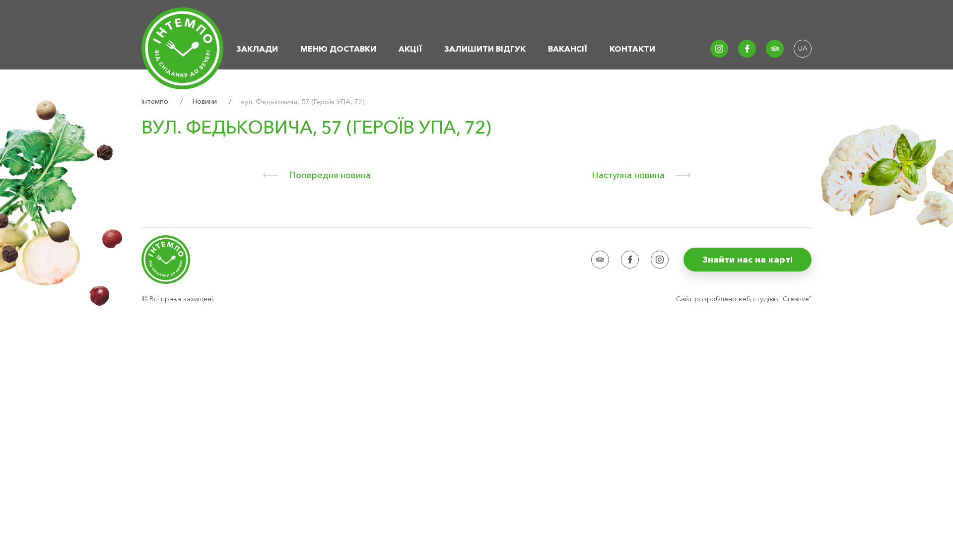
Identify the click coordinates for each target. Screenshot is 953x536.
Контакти (632, 49)
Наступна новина (628, 175)
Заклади (257, 49)
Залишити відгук (485, 49)
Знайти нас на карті (747, 259)
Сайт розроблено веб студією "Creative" (744, 298)
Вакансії (567, 49)
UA (803, 48)
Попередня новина (330, 175)
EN (802, 66)
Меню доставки (338, 49)
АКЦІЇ (410, 49)
